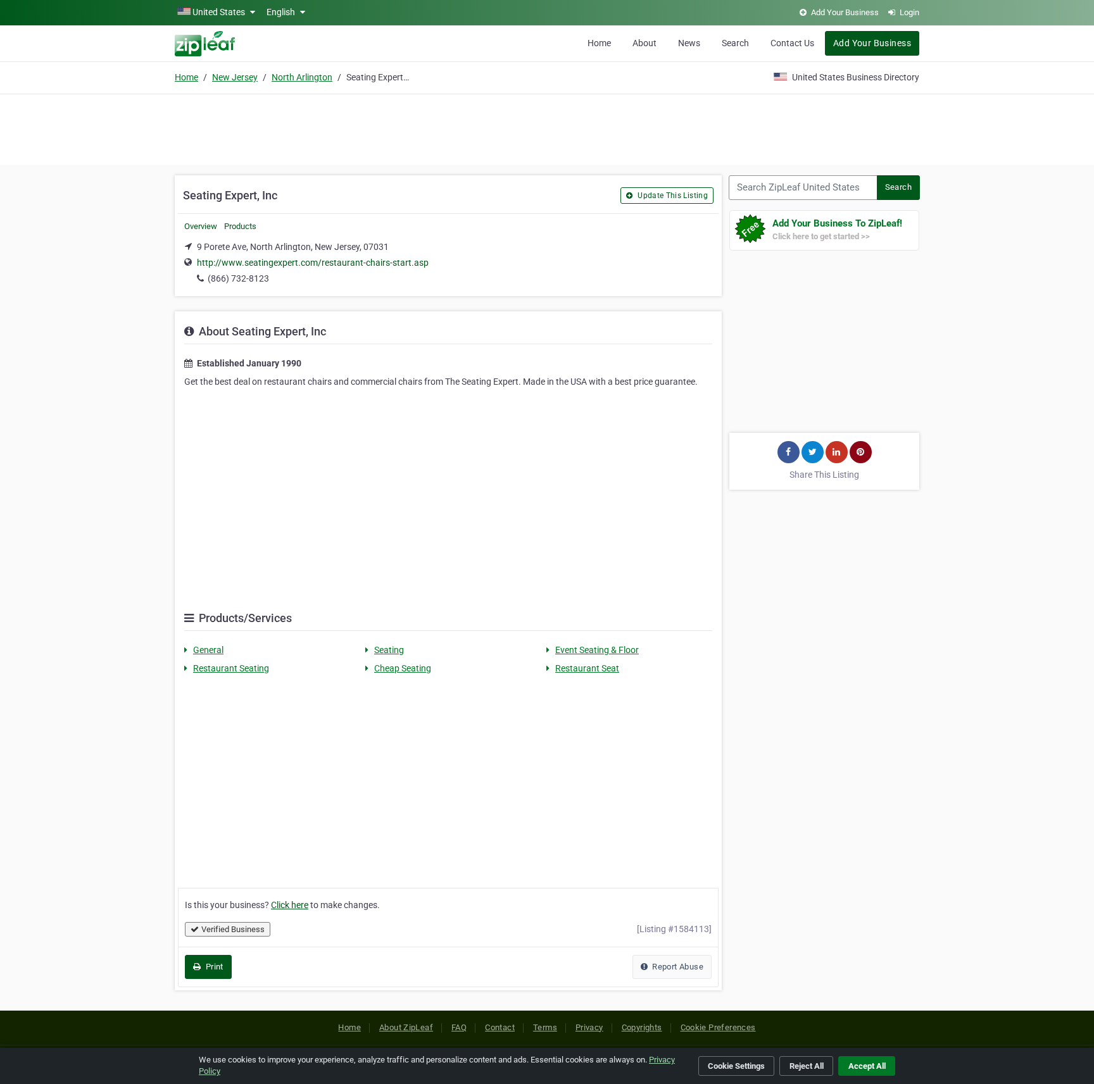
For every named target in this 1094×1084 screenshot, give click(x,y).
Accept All (867, 1066)
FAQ (459, 1027)
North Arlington (302, 77)
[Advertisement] (547, 127)
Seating (389, 650)
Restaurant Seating (231, 668)
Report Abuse (676, 966)
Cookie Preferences (718, 1027)
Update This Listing (672, 195)
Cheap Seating (402, 668)
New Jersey (235, 77)
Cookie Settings (736, 1066)
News (689, 43)
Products (240, 226)
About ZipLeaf (406, 1027)
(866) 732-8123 (238, 278)
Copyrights (642, 1027)
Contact (500, 1027)
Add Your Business (872, 43)
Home (599, 43)
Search (735, 43)
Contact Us (792, 43)
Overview (200, 226)
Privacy (589, 1027)
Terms (545, 1027)
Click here (289, 905)
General (208, 650)
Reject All (806, 1066)
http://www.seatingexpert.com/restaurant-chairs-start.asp (313, 263)
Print (213, 966)
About (644, 43)
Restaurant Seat (587, 668)
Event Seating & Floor (597, 650)
